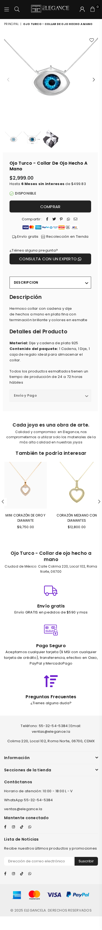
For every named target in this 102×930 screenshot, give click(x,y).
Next (94, 80)
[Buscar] (17, 9)
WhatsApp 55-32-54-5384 (28, 800)
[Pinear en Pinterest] (61, 219)
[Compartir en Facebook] (47, 219)
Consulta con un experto (48, 259)
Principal (11, 24)
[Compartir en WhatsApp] (68, 219)
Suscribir (86, 861)
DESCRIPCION (26, 282)
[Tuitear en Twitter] (54, 219)
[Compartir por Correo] (75, 219)
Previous (8, 80)
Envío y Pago (25, 395)
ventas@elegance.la (23, 809)
